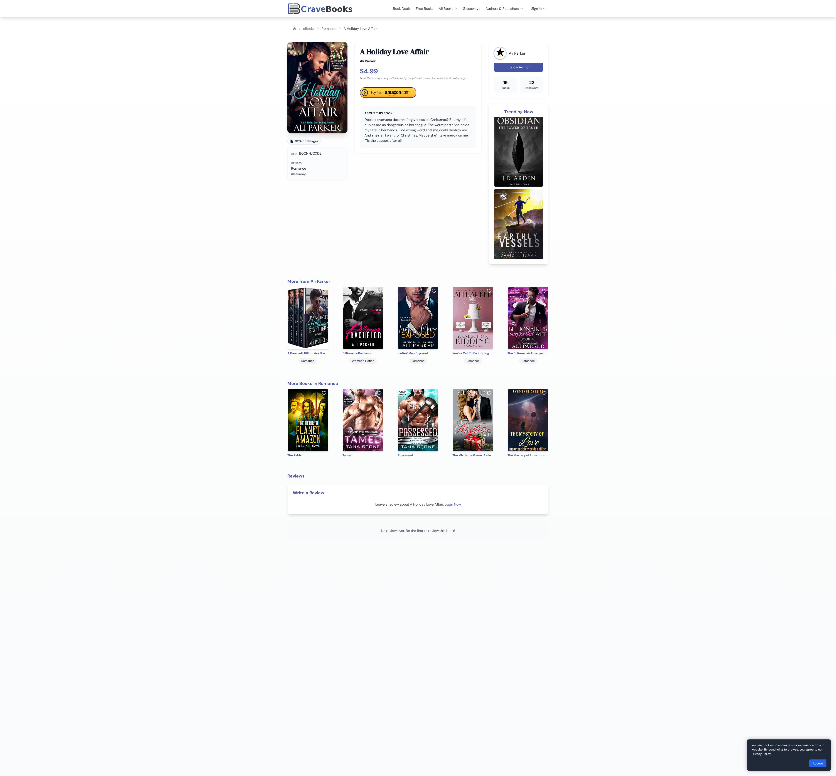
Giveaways (471, 8)
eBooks (309, 28)
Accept (818, 763)
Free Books (424, 8)
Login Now (453, 504)
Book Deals (402, 8)
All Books (446, 8)
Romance (329, 28)
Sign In (536, 8)
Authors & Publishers (502, 8)
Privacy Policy (761, 754)
